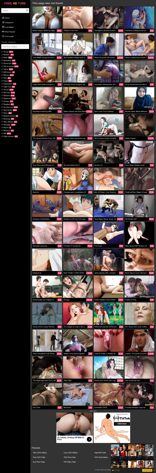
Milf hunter (8, 72)
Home (7, 18)
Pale (6, 78)
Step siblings (10, 122)
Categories (9, 22)
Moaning (8, 119)
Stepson (8, 95)
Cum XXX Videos (71, 453)
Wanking (8, 130)
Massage (9, 125)
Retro (7, 113)
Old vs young (10, 66)
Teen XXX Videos (40, 453)
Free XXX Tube (39, 457)
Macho (7, 128)
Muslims (8, 55)
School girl (9, 63)
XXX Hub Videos (101, 457)
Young (8, 52)
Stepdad (8, 104)
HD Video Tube (70, 462)
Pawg (7, 81)
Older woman (10, 136)
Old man (9, 93)
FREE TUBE (15, 3)
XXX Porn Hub (69, 457)
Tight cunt (9, 87)
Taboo (8, 69)
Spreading (9, 60)
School (8, 90)
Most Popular (10, 32)
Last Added (9, 27)
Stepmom (9, 98)
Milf (7, 133)
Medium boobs (10, 116)
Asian (7, 57)
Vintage (8, 101)
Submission (9, 84)
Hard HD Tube (100, 453)
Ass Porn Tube (39, 462)
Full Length (9, 36)
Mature (8, 75)
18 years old (10, 107)
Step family (9, 110)
